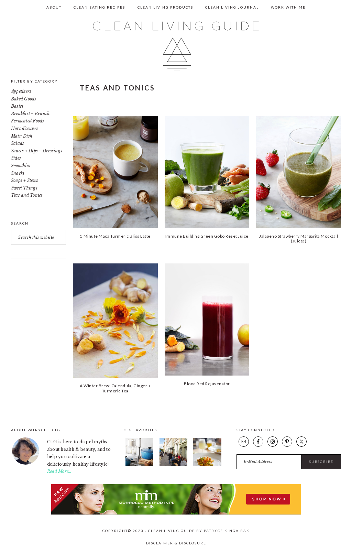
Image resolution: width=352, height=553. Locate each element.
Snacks (17, 173)
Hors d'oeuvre (24, 128)
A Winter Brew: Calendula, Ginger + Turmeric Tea (115, 388)
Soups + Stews (24, 180)
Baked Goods (23, 98)
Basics (17, 106)
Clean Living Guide (176, 46)
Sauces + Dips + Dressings (36, 150)
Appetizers (21, 91)
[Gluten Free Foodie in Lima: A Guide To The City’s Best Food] (207, 464)
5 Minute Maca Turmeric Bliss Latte (115, 236)
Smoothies (20, 165)
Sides (16, 158)
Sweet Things (24, 188)
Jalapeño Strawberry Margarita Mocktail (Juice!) (298, 238)
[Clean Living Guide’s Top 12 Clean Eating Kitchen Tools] (139, 464)
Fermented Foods (27, 120)
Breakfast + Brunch (30, 113)
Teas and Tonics (27, 195)
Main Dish (21, 136)
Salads (17, 143)
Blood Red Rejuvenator (207, 383)
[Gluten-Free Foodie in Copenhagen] (173, 464)
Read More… (59, 471)
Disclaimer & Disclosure (176, 543)
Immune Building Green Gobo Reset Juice (207, 236)
